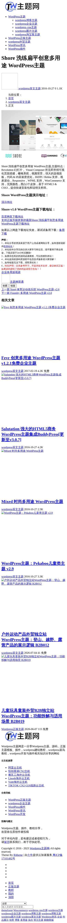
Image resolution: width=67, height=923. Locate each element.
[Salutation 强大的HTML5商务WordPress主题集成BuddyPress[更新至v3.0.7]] (33, 378)
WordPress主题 (16, 16)
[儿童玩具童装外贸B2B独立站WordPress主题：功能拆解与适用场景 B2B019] (33, 660)
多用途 (11, 272)
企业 (4, 272)
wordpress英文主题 (30, 88)
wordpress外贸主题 (19, 41)
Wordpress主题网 (39, 848)
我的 (11, 893)
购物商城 (49, 920)
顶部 (11, 897)
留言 (7, 842)
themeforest (7, 910)
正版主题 (13, 886)
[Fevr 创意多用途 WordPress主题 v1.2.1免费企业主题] (33, 307)
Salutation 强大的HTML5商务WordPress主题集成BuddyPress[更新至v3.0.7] (32, 434)
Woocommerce (20, 910)
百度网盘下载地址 (12, 216)
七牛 (30, 855)
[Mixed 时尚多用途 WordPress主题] (22, 450)
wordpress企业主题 (26, 23)
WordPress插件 (16, 48)
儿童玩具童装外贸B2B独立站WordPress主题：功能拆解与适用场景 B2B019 (31, 716)
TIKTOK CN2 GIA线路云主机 (26, 785)
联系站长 (8, 246)
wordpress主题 (55, 910)
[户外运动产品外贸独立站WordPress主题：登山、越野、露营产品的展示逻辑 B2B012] (33, 583)
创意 (11, 920)
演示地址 (6, 202)
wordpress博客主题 (26, 20)
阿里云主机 (15, 767)
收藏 (5, 285)
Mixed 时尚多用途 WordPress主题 (32, 501)
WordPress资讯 (16, 45)
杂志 (30, 920)
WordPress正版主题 (19, 38)
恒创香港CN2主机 (19, 771)
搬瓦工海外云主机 (19, 774)
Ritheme (18, 855)
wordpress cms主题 (26, 27)
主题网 (17, 281)
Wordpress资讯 (49, 917)
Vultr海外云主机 (17, 781)
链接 (13, 285)
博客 (17, 920)
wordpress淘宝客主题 (27, 34)
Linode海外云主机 (19, 778)
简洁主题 (38, 920)
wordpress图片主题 (26, 30)
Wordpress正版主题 (12, 729)
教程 (11, 890)
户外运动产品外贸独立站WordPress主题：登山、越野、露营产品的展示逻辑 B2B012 (31, 639)
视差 (18, 272)
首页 (11, 98)
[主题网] (10, 88)
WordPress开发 (16, 814)
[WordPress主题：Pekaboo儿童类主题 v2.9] (27, 512)
